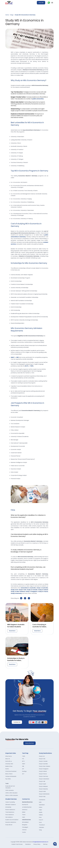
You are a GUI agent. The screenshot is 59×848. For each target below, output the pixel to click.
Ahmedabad (25, 822)
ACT (23, 774)
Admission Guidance (10, 804)
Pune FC (41, 820)
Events (7, 769)
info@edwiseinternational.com (40, 842)
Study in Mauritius (43, 789)
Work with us (8, 761)
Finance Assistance (10, 809)
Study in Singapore (43, 769)
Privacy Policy (37, 844)
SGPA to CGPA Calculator (11, 795)
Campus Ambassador (10, 776)
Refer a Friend (8, 774)
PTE (23, 758)
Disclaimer (28, 844)
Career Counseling (10, 802)
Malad (23, 812)
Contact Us (17, 722)
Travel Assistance (9, 812)
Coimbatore (42, 799)
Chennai (24, 829)
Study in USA (42, 758)
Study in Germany (43, 776)
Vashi (23, 817)
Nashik (40, 812)
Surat (40, 822)
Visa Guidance (9, 817)
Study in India (42, 791)
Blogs (11, 15)
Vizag (40, 830)
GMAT (23, 763)
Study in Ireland (43, 771)
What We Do (8, 756)
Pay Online (8, 779)
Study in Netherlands (44, 794)
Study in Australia (43, 763)
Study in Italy (42, 796)
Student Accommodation (11, 819)
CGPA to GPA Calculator (11, 793)
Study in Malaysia (43, 786)
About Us (7, 758)
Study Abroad (8, 824)
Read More (12, 631)
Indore (40, 807)
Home (7, 15)
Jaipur (40, 809)
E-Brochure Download (10, 771)
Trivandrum (42, 825)
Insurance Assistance (10, 822)
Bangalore (24, 824)
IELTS (23, 761)
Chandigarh (25, 827)
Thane (23, 814)
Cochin (24, 832)
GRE (23, 766)
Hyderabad (41, 804)
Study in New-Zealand (44, 766)
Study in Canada (43, 761)
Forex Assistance (9, 814)
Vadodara (41, 827)
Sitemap (45, 844)
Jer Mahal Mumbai (26, 807)
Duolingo (24, 771)
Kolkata (41, 815)
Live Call (41, 2)
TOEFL (23, 756)
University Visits (9, 763)
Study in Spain (42, 784)
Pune (40, 817)
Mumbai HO (25, 804)
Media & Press (8, 766)
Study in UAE (42, 781)
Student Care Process (17, 844)
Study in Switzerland (44, 779)
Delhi (40, 802)
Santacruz (24, 809)
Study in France (43, 774)
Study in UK (42, 756)
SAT (23, 769)
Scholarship (8, 807)
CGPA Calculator (9, 790)
